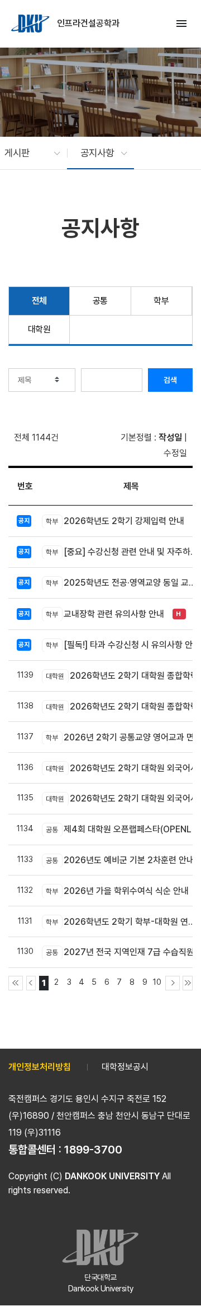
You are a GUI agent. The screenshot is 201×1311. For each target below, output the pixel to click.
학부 (161, 300)
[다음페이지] (172, 983)
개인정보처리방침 (39, 1067)
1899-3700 (93, 1149)
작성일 (170, 437)
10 (157, 981)
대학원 (39, 329)
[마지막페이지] (188, 983)
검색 (170, 380)
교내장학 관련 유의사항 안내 (105, 614)
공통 (100, 300)
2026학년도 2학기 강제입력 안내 (115, 521)
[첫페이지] (15, 983)
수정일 (175, 453)
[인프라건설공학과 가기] (31, 24)
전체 (39, 300)
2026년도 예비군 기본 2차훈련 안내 (120, 860)
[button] (27, 153)
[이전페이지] (31, 983)
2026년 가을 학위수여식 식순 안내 (117, 891)
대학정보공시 (125, 1067)
